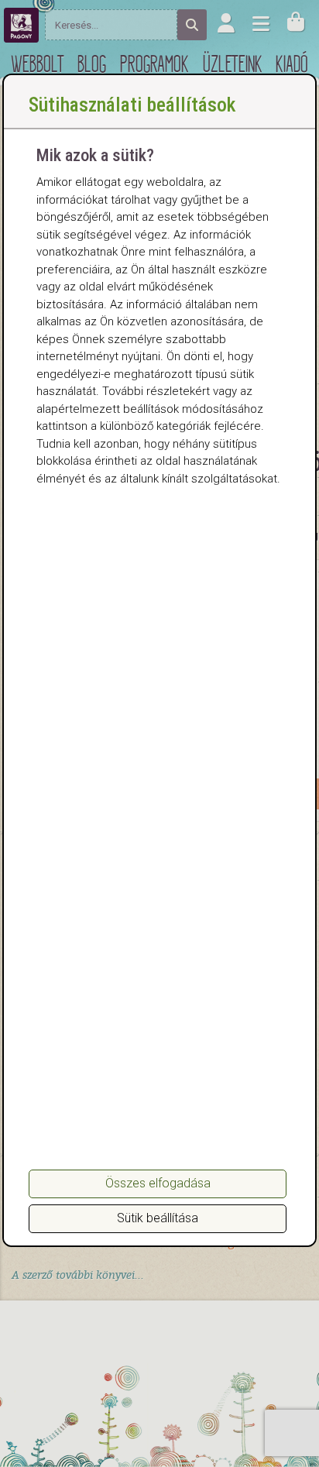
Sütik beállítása (157, 1218)
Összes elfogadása (158, 1183)
